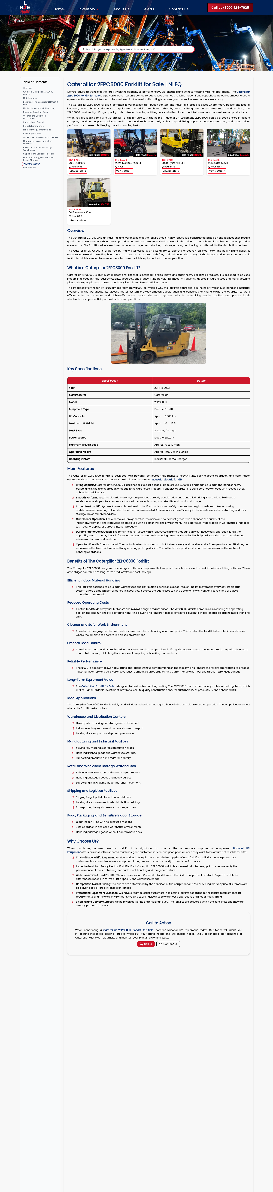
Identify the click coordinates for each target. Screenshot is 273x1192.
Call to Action (29, 167)
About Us (121, 9)
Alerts (149, 9)
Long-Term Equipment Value (37, 129)
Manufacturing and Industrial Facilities (37, 142)
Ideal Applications (32, 133)
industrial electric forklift (167, 479)
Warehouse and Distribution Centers (40, 137)
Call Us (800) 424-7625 (230, 7)
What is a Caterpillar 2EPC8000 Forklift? (38, 93)
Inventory (86, 9)
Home (58, 9)
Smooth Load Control (33, 122)
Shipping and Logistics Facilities (38, 153)
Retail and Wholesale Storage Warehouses (37, 148)
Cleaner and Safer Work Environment (34, 117)
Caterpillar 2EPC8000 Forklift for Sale (128, 930)
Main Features (30, 98)
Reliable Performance (33, 126)
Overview (27, 88)
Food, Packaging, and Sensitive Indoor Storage (38, 158)
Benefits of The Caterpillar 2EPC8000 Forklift (40, 103)
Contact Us (179, 9)
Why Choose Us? (32, 164)
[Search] (83, 49)
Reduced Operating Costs (35, 112)
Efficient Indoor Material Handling (39, 108)
